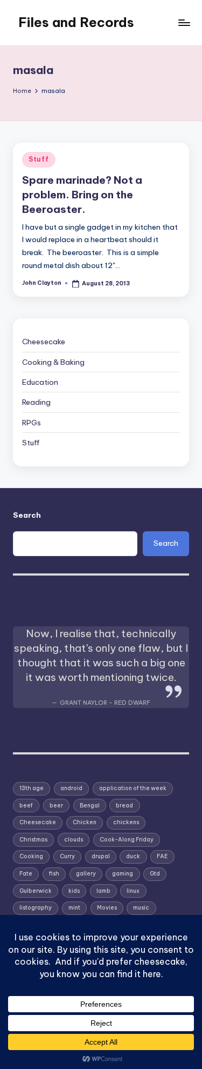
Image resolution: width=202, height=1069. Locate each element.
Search (27, 515)
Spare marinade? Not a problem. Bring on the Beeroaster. (82, 194)
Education (40, 382)
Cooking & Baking (53, 362)
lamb (103, 890)
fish (54, 873)
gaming (122, 873)
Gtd (155, 873)
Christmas (33, 839)
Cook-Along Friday (127, 839)
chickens (126, 822)
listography (35, 907)
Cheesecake (43, 341)
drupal (101, 856)
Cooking (31, 856)
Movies (107, 907)
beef (26, 805)
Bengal (90, 805)
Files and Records (76, 22)
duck (133, 856)
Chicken (84, 822)
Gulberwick (35, 890)
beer (56, 805)
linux (133, 890)
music (141, 907)
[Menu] (183, 22)
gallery (86, 873)
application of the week (132, 788)
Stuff (39, 159)
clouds (73, 839)
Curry (67, 856)
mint (74, 907)
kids (74, 890)
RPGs (31, 422)
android (71, 788)
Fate (25, 873)
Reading (36, 402)
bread (124, 805)
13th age (31, 788)
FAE (162, 856)
